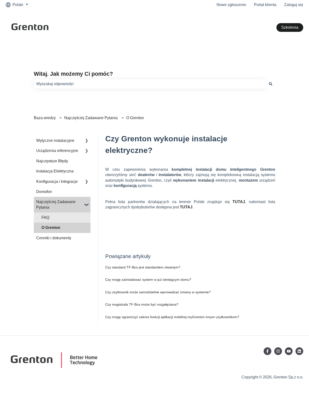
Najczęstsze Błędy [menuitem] (52, 161)
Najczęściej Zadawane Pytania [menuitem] (56, 204)
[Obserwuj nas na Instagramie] (278, 351)
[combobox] (150, 84)
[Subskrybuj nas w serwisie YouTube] (289, 351)
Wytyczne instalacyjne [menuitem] (55, 140)
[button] (87, 141)
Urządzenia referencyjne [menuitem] (57, 151)
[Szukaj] (270, 84)
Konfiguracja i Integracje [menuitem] (57, 181)
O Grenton (135, 118)
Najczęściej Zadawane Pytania (91, 118)
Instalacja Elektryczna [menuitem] (55, 171)
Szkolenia (289, 27)
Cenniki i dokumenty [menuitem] (53, 238)
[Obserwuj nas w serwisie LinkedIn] (299, 351)
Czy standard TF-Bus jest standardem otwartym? (142, 267)
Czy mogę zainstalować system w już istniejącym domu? (148, 279)
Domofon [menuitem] (44, 192)
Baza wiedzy (45, 118)
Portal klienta (265, 5)
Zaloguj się (293, 5)
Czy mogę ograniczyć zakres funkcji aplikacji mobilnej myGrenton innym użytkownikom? (172, 317)
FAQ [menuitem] (45, 217)
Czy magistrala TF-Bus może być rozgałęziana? (141, 304)
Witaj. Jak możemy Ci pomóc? (73, 74)
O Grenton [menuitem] (51, 228)
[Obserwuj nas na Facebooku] (267, 351)
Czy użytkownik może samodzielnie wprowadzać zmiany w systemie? (158, 292)
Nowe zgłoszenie (231, 5)
